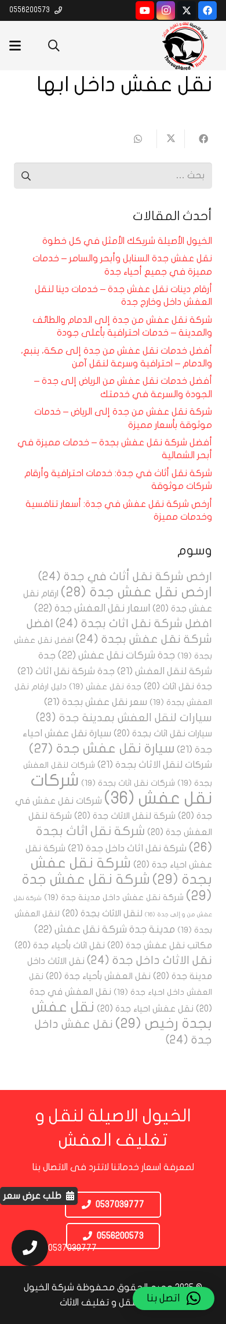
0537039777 (72, 1248)
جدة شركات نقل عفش (116, 655)
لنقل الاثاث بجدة (102, 913)
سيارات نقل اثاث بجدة (163, 733)
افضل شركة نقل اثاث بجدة (134, 623)
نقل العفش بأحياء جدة (98, 976)
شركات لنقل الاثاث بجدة (154, 764)
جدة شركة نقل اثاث (66, 671)
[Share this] (198, 138)
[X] (186, 10)
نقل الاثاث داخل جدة (149, 960)
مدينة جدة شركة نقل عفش (104, 929)
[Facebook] (207, 10)
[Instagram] (165, 10)
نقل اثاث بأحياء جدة (59, 945)
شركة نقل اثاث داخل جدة (127, 848)
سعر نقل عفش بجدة (95, 702)
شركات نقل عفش (121, 789)
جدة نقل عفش (105, 686)
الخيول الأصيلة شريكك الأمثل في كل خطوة (127, 241)
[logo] (185, 45)
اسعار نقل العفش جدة (92, 608)
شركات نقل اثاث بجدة (128, 783)
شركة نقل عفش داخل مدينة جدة (114, 897)
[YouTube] (145, 10)
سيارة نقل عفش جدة (101, 748)
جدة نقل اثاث (178, 686)
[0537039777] (24, 1248)
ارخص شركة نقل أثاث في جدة (125, 576)
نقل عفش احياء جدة (145, 1008)
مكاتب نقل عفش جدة (159, 945)
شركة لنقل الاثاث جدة (125, 816)
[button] (54, 45)
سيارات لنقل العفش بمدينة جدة (124, 718)
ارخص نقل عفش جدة (136, 592)
